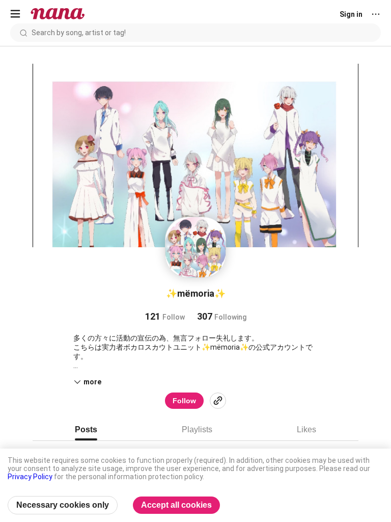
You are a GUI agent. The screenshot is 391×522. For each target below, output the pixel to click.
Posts (86, 429)
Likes (306, 429)
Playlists (197, 429)
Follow (184, 401)
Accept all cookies (176, 505)
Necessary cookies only (62, 505)
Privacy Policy (30, 477)
